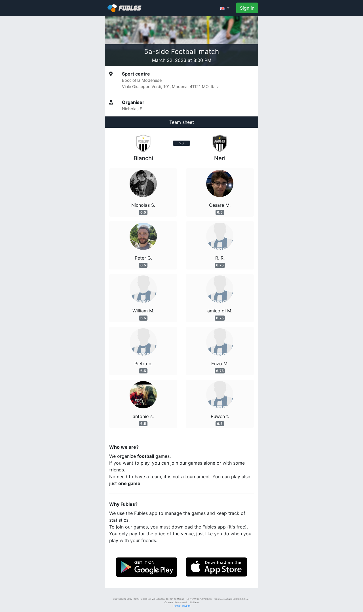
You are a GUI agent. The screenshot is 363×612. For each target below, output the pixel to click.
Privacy (186, 605)
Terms (176, 605)
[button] (225, 8)
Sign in (247, 8)
